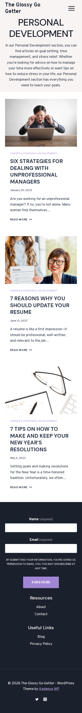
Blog (41, 637)
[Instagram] (45, 699)
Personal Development (40, 153)
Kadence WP (49, 689)
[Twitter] (36, 699)
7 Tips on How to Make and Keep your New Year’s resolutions (39, 439)
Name (41, 519)
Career (15, 153)
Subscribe (41, 582)
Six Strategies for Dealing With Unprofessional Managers (36, 171)
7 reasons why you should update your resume (39, 305)
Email (41, 540)
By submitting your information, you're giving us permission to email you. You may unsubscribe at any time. (41, 564)
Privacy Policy (41, 644)
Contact (41, 614)
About (41, 607)
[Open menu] (71, 8)
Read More (21, 219)
